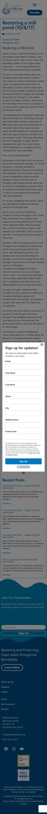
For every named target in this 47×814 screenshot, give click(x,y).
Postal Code (11, 431)
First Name (10, 373)
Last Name (10, 385)
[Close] (42, 344)
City (7, 408)
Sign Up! (23, 461)
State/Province (12, 420)
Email (7, 361)
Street (8, 396)
